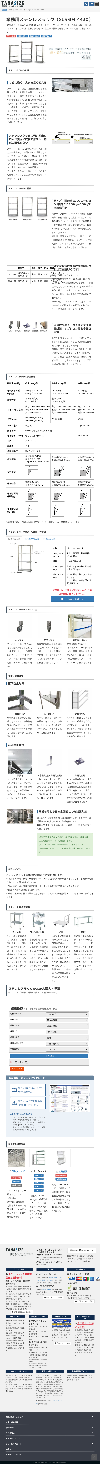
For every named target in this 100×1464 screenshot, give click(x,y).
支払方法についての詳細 (85, 1301)
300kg (37, 1187)
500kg (37, 1190)
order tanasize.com (83, 1250)
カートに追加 (17, 1069)
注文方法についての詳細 (54, 1297)
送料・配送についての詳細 (22, 1312)
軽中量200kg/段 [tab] (32, 539)
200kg (37, 1183)
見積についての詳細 (63, 1343)
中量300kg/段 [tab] (49, 539)
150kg (37, 1179)
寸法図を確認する (73, 599)
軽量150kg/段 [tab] (14, 539)
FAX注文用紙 (47, 1289)
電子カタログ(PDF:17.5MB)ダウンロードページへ (30, 1103)
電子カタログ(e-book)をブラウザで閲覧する (30, 1090)
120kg (37, 1175)
